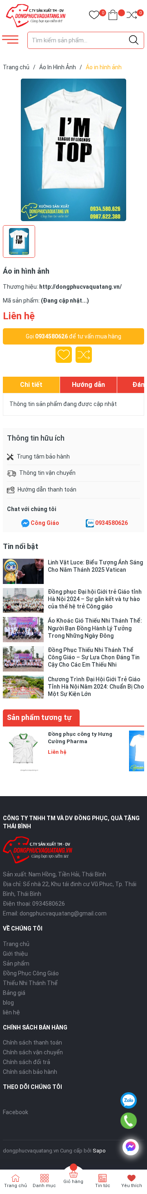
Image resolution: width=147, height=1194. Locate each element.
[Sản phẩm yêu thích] (94, 16)
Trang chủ (16, 944)
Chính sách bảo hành (30, 1072)
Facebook (15, 1112)
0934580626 (51, 336)
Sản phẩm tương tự (39, 717)
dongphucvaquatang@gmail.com (63, 913)
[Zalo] (128, 1100)
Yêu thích (131, 1185)
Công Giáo (45, 523)
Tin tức (102, 1185)
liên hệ (11, 1012)
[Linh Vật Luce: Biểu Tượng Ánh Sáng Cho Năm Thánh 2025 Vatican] (23, 571)
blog (8, 1002)
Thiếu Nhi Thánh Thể (30, 983)
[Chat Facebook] (25, 523)
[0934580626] (128, 1121)
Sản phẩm (16, 963)
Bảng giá (14, 993)
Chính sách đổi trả (26, 1062)
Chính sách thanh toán (32, 1042)
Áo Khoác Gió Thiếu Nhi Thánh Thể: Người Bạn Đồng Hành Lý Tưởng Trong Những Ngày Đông (95, 628)
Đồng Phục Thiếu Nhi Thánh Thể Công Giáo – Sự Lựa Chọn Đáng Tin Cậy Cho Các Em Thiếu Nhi (94, 657)
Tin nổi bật (20, 546)
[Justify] (134, 40)
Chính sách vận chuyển (33, 1052)
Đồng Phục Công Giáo (31, 973)
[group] (73, 150)
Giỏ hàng (73, 1181)
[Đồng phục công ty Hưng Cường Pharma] (23, 751)
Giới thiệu (15, 953)
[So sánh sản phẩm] (132, 16)
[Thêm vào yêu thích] (64, 355)
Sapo (99, 1151)
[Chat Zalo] (90, 523)
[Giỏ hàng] (113, 16)
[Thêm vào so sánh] (84, 355)
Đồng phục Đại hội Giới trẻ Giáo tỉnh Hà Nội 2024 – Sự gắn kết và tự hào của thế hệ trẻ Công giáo (95, 599)
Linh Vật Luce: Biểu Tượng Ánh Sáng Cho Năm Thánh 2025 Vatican (95, 566)
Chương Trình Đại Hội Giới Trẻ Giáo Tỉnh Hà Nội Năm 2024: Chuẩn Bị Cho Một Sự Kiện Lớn (96, 686)
